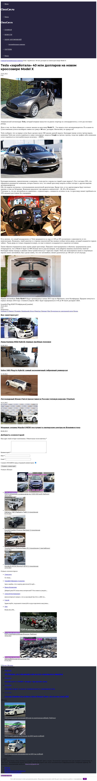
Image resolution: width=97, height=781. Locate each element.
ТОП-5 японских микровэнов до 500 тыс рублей (24, 754)
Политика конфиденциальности (15, 771)
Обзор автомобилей (13, 39)
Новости (8, 34)
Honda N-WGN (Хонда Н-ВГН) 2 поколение (21, 566)
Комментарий (6, 452)
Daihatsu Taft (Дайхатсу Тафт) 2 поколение (21, 512)
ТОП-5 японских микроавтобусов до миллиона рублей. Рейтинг (30, 718)
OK (85, 779)
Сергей (7, 600)
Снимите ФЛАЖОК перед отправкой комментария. (18, 463)
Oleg (6, 606)
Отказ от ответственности (13, 772)
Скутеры (8, 49)
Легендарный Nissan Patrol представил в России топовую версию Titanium (38, 399)
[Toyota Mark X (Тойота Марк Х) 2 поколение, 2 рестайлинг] (15, 546)
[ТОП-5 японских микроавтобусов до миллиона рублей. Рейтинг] (15, 716)
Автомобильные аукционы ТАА (17, 659)
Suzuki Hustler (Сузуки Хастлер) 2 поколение (22, 530)
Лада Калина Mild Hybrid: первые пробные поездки (26, 342)
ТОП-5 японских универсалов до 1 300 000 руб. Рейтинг (27, 494)
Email (3, 459)
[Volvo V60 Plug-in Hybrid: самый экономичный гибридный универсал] (19, 366)
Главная (8, 30)
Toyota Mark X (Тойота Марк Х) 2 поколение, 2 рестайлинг (27, 548)
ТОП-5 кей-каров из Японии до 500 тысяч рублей (24, 736)
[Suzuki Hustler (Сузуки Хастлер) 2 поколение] (15, 528)
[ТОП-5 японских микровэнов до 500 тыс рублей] (15, 752)
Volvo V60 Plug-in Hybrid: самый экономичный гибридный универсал (34, 370)
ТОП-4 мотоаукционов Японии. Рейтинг (21, 634)
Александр (8, 574)
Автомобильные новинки (16, 44)
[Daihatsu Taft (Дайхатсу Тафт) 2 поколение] (15, 510)
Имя (3, 456)
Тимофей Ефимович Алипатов (15, 581)
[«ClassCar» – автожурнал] (7, 10)
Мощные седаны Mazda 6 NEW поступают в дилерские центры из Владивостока (40, 427)
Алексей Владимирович (12, 594)
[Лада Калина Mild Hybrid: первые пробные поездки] (19, 338)
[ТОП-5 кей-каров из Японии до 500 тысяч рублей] (15, 734)
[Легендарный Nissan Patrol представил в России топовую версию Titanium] (19, 395)
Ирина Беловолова (11, 587)
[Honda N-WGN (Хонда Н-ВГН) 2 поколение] (15, 564)
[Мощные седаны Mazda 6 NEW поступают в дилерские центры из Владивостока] (19, 424)
